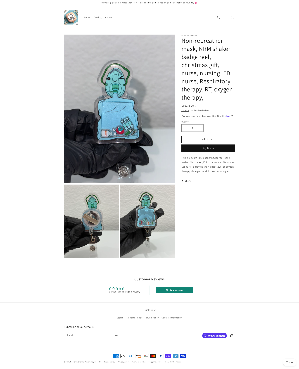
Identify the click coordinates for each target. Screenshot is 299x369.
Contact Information (171, 317)
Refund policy (109, 362)
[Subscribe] (116, 335)
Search (120, 317)
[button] (218, 17)
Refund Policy (152, 317)
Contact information (173, 362)
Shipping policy (155, 362)
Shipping (185, 110)
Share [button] (188, 181)
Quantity (185, 122)
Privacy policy (123, 362)
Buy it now (208, 148)
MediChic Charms (77, 362)
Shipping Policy (134, 317)
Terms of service (138, 362)
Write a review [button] (174, 290)
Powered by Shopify (93, 362)
